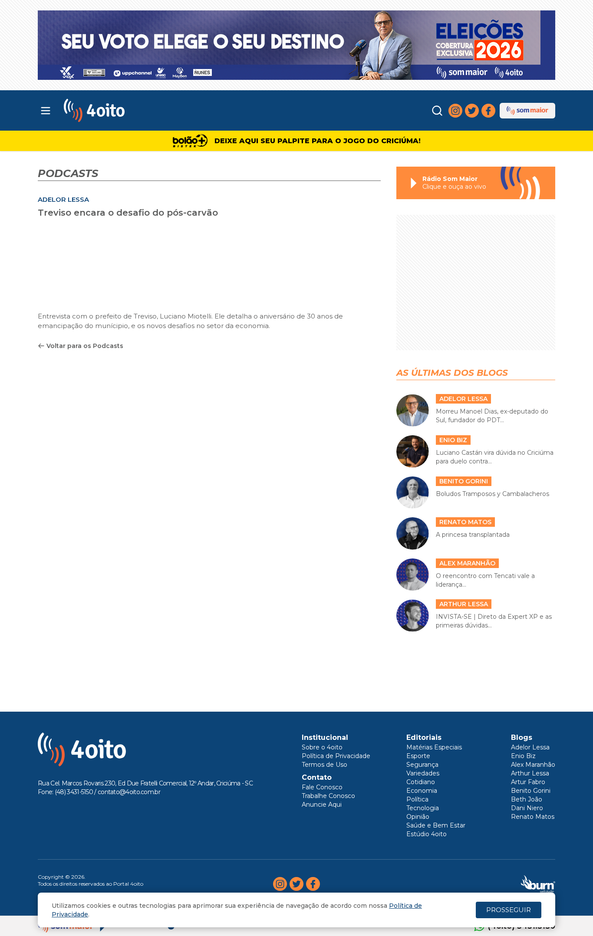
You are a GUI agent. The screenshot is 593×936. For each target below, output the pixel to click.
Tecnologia (422, 808)
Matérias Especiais (434, 747)
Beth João (526, 799)
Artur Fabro (528, 782)
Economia (421, 791)
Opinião (417, 817)
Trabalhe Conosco (328, 796)
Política (417, 799)
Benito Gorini (530, 791)
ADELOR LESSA (63, 199)
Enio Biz (523, 756)
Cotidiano (420, 782)
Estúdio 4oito (426, 834)
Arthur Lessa (530, 773)
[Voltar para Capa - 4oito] (132, 110)
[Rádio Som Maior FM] (527, 110)
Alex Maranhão (533, 765)
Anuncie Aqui (322, 804)
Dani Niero (527, 808)
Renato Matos (532, 817)
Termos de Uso (324, 765)
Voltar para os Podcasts (84, 346)
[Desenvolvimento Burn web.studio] (538, 884)
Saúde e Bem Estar (435, 825)
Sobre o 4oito (322, 747)
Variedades (422, 773)
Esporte (418, 756)
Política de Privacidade (336, 756)
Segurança (422, 765)
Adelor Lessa (530, 747)
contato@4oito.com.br (129, 792)
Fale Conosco (322, 787)
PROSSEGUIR (508, 910)
